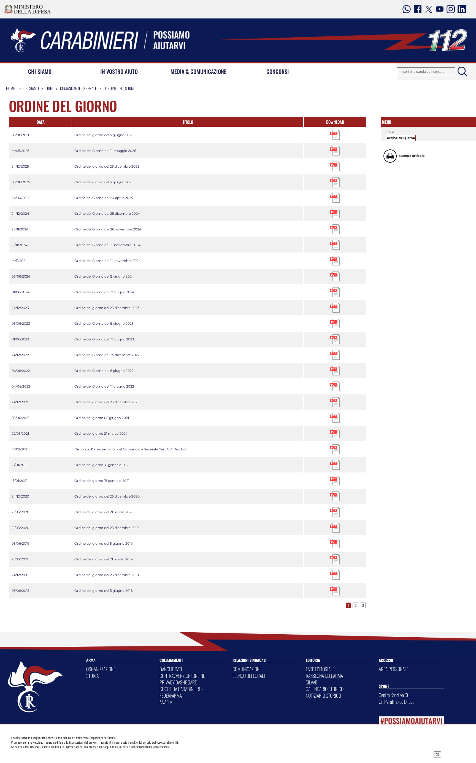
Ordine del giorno (120, 88)
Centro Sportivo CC (394, 694)
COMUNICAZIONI (246, 669)
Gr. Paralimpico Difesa (396, 701)
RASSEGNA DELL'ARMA (324, 675)
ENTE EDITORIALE (320, 669)
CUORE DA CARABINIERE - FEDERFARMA (181, 692)
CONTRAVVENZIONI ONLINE (182, 675)
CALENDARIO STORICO (325, 688)
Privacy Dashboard (57, 754)
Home (10, 88)
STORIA (92, 675)
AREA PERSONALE (394, 669)
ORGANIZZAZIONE (100, 669)
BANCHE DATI (170, 669)
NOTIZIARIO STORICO (323, 695)
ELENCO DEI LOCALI (248, 675)
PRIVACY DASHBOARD (178, 682)
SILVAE (311, 682)
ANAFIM (165, 702)
